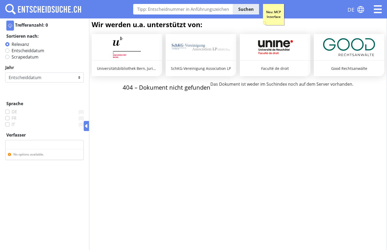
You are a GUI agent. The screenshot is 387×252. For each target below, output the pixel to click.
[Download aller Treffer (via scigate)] (10, 26)
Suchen (246, 9)
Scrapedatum (25, 57)
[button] (378, 9)
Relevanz (20, 44)
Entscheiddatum (28, 51)
